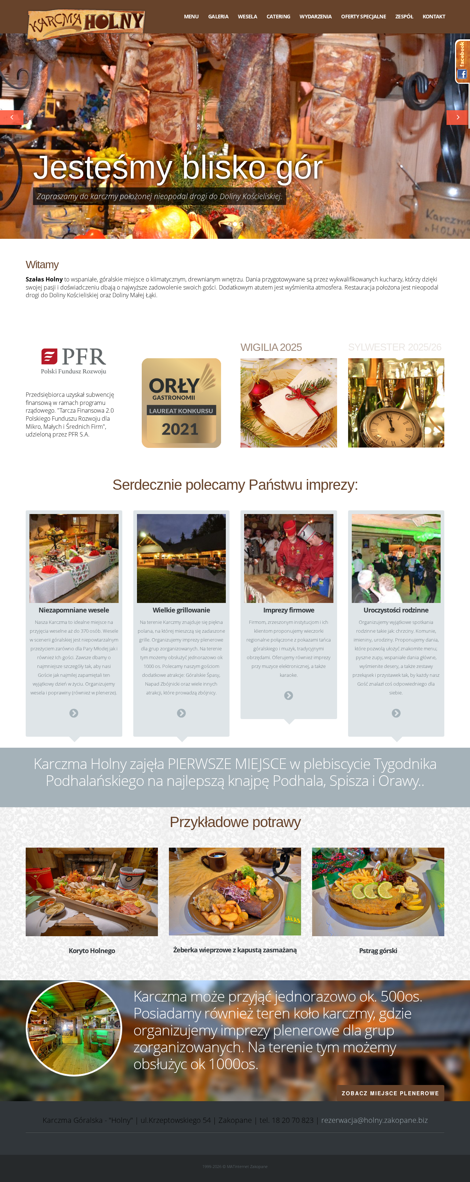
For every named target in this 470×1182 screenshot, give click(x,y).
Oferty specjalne (363, 16)
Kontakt (434, 16)
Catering (278, 16)
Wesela (247, 16)
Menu (191, 16)
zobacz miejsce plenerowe (390, 1093)
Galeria (218, 16)
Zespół (404, 16)
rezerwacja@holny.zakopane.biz (374, 1120)
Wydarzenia (316, 16)
